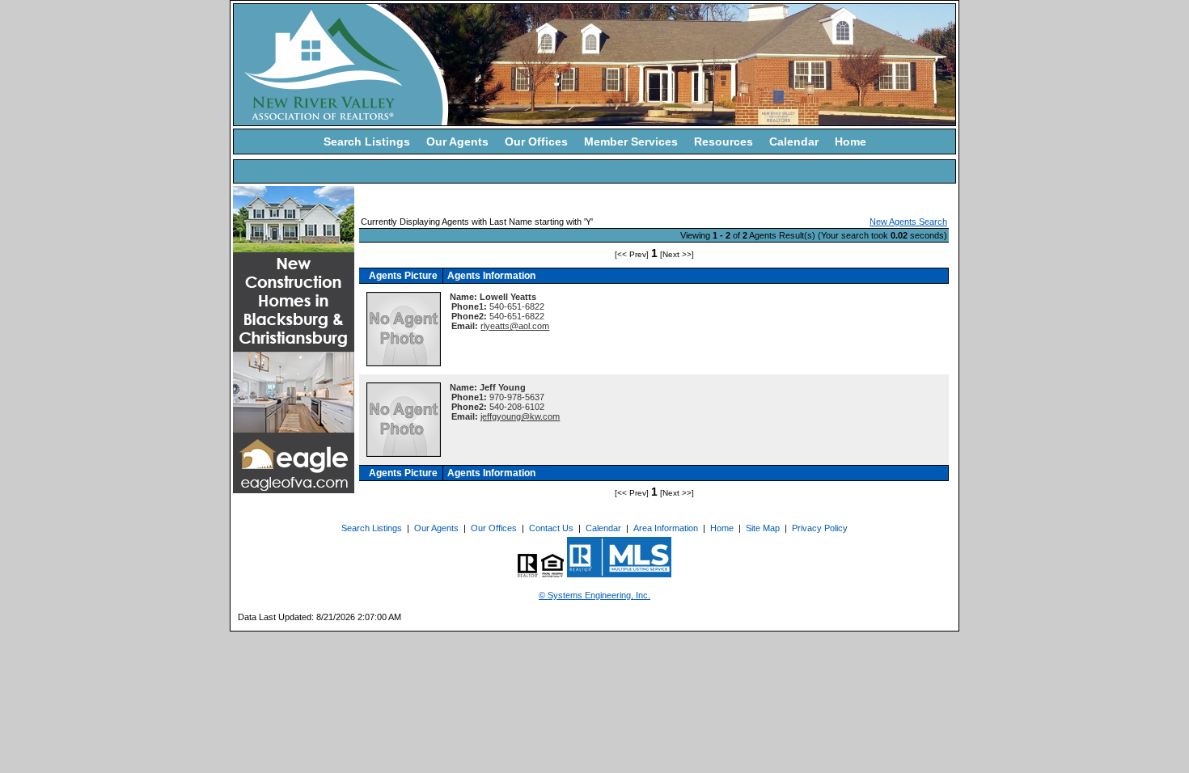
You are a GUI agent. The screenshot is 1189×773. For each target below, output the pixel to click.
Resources (723, 141)
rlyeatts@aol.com (514, 326)
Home (850, 141)
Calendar (794, 141)
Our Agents (457, 141)
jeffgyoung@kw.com (520, 416)
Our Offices (536, 141)
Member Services (631, 141)
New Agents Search (908, 221)
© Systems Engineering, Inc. (594, 595)
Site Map (763, 528)
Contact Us (551, 528)
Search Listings (367, 141)
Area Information (665, 528)
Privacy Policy (820, 528)
